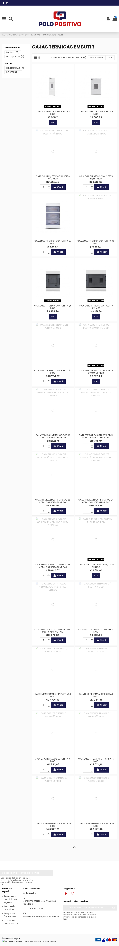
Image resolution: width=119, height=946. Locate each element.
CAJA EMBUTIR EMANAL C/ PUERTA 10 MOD (53, 760)
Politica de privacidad (9, 908)
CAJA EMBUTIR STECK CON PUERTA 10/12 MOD (53, 177)
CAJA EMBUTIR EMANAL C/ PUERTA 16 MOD (96, 760)
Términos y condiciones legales (10, 899)
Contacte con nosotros (11, 922)
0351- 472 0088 (35, 908)
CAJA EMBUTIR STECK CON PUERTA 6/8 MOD (96, 307)
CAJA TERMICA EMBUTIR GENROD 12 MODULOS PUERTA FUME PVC (96, 436)
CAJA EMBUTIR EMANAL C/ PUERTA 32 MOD (53, 824)
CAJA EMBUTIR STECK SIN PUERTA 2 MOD (53, 112)
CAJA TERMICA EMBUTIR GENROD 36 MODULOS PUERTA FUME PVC (52, 501)
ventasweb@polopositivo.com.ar (41, 916)
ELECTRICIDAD (15, 68)
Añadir (60, 187)
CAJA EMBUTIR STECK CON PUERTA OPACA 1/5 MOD (96, 371)
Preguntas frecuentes (10, 915)
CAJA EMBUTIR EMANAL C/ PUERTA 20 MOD (53, 695)
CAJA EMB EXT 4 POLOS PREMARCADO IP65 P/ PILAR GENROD (53, 630)
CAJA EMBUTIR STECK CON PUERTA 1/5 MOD (52, 307)
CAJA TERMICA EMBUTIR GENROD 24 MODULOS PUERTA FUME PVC (95, 501)
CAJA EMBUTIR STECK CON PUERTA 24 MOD (52, 371)
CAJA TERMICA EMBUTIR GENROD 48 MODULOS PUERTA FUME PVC (52, 566)
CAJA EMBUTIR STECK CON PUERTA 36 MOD (52, 242)
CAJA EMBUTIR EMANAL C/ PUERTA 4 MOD (95, 630)
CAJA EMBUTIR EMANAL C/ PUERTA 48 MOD (96, 824)
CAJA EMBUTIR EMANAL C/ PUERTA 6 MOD (96, 695)
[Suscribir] (50, 873)
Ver (53, 122)
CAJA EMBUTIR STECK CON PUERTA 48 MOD (96, 242)
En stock (12, 52)
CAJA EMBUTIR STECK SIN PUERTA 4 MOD (96, 112)
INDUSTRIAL (13, 72)
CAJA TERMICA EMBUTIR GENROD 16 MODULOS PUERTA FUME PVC (53, 436)
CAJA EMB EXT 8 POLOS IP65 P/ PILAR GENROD (96, 566)
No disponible (15, 56)
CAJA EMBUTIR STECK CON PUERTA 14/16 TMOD (96, 177)
